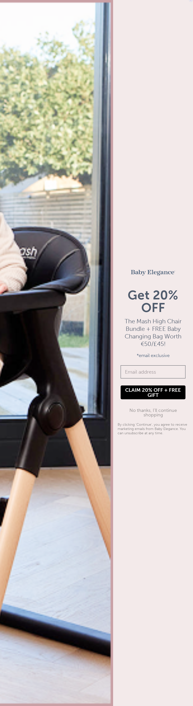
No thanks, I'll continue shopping (153, 413)
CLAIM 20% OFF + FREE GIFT (153, 392)
